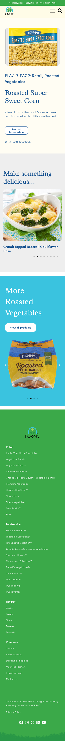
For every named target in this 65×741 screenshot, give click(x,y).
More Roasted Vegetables (23, 302)
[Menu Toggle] (52, 11)
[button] (5, 220)
